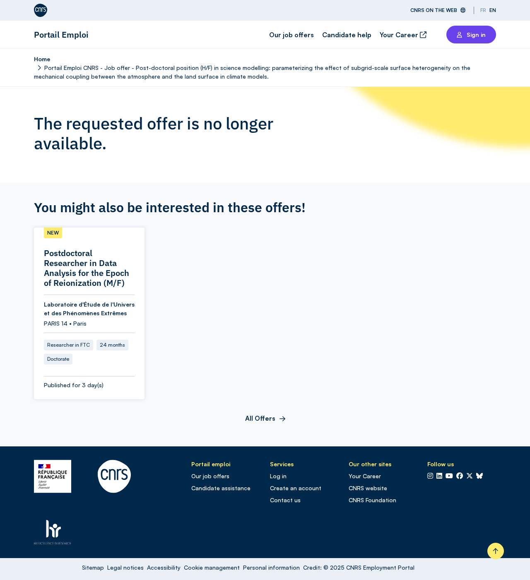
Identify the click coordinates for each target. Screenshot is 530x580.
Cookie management (212, 567)
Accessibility (164, 567)
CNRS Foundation (372, 499)
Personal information (271, 567)
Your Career (400, 35)
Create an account (295, 487)
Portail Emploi (61, 34)
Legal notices (125, 567)
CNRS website (368, 487)
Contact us (285, 499)
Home (42, 58)
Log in (278, 475)
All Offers (260, 418)
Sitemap (93, 567)
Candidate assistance (221, 487)
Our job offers (291, 35)
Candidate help (346, 35)
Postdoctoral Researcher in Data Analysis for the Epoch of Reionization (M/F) (86, 268)
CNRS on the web (433, 10)
